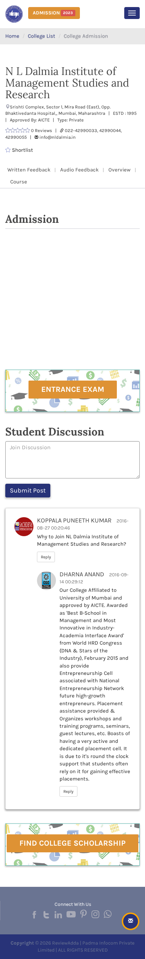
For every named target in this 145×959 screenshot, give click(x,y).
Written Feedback (28, 170)
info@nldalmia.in (57, 137)
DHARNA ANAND (81, 574)
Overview (119, 170)
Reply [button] (46, 556)
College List (41, 36)
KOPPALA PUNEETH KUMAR (74, 520)
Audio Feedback (79, 170)
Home (12, 36)
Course (18, 181)
